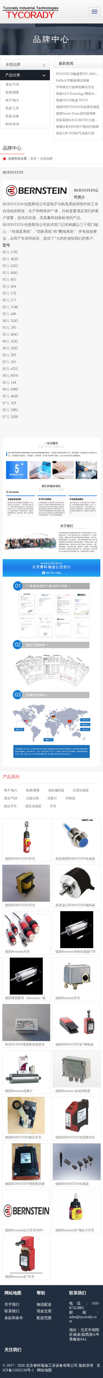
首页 (33, 158)
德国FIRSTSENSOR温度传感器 (77, 107)
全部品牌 (13, 64)
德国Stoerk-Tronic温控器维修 (76, 113)
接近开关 (10, 806)
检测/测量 (12, 92)
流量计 (52, 798)
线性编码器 (56, 790)
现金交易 (44, 1311)
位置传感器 (81, 790)
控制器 (70, 798)
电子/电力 (12, 100)
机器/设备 (12, 116)
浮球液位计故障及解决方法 (75, 87)
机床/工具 (12, 108)
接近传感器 (33, 806)
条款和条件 (13, 1318)
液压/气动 (12, 84)
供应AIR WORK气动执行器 (75, 133)
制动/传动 (12, 124)
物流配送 (44, 1304)
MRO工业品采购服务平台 (30, 12)
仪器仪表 (32, 798)
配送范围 (44, 1318)
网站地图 (44, 1370)
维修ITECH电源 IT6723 (72, 100)
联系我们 (11, 1311)
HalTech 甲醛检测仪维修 (72, 80)
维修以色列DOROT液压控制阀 (77, 127)
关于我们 (11, 1304)
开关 (53, 806)
